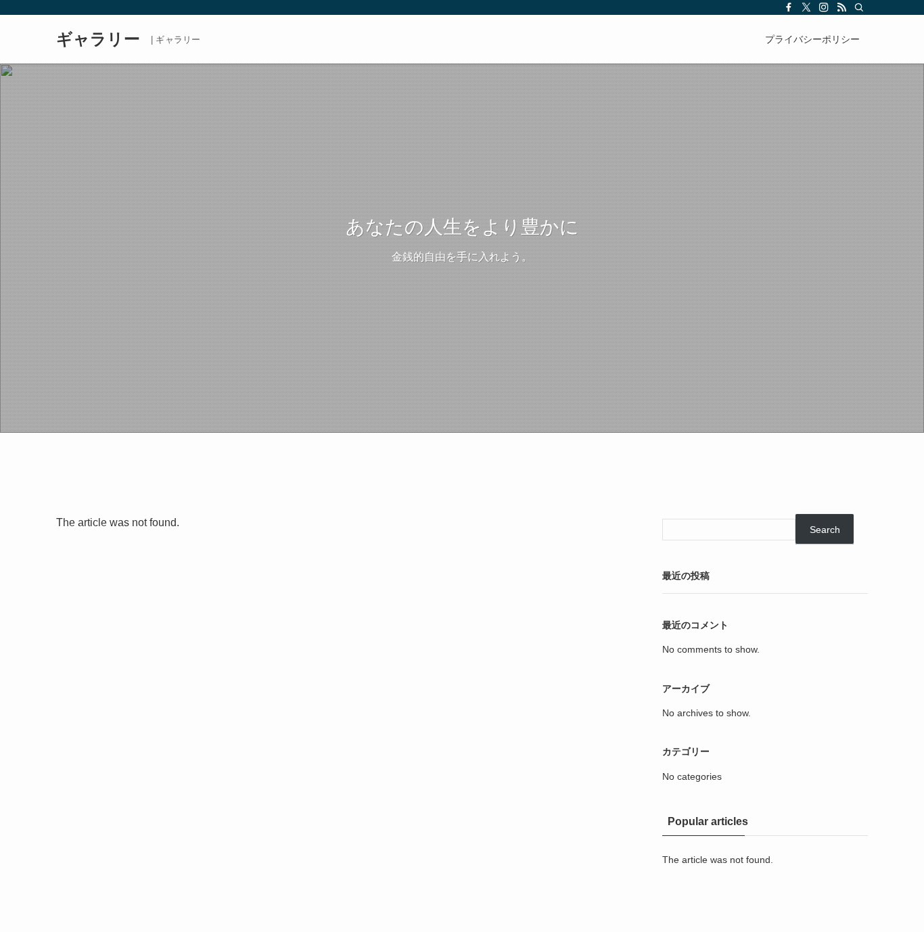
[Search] (859, 7)
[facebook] (789, 7)
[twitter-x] (806, 7)
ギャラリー (98, 39)
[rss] (841, 7)
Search (825, 529)
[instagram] (824, 7)
